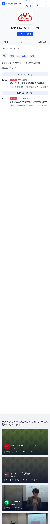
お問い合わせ (43, 42)
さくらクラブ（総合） (21, 473)
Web (25, 452)
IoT (31, 452)
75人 (5, 56)
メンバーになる (25, 34)
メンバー (24, 42)
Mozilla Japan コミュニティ (24, 445)
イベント (5, 42)
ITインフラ (9, 480)
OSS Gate (15, 501)
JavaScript (22, 56)
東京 (12, 56)
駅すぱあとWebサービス (25, 28)
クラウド (34, 480)
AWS (32, 56)
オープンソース (17, 508)
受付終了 (13, 80)
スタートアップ (22, 480)
